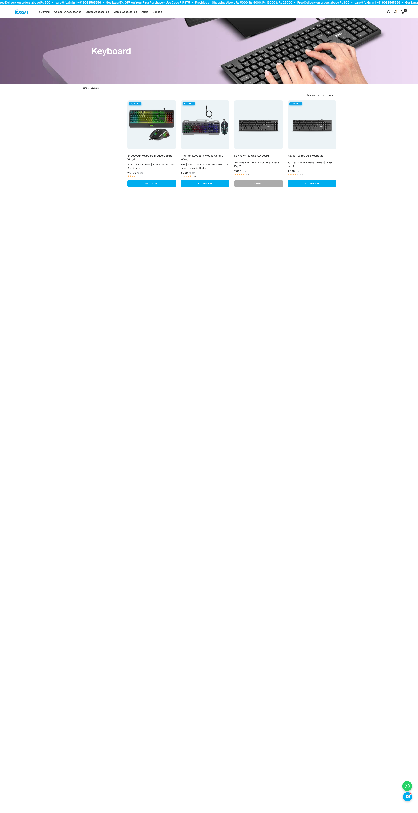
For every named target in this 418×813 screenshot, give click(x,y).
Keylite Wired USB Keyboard (251, 155)
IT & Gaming (43, 11)
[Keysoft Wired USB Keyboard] (312, 124)
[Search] (389, 11)
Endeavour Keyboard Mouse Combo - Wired (150, 157)
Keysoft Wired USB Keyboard (306, 155)
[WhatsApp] (407, 786)
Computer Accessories (67, 11)
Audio (144, 11)
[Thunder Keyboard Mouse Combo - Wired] (205, 124)
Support (157, 11)
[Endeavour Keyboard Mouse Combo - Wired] (151, 124)
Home (84, 88)
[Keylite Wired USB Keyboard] (258, 124)
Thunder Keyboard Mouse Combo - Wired (203, 157)
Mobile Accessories (125, 11)
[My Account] (395, 11)
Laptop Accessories (97, 11)
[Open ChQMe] (407, 796)
